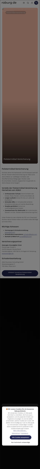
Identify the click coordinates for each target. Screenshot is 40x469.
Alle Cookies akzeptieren (20, 437)
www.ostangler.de (7, 253)
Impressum (24, 433)
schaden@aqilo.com (30, 234)
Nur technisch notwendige (20, 442)
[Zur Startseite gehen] (9, 2)
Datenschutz (16, 433)
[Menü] (24, 3)
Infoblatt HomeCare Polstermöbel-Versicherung (20, 273)
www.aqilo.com (10, 232)
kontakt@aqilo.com (25, 236)
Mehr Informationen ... (20, 430)
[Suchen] (28, 3)
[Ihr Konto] (32, 3)
